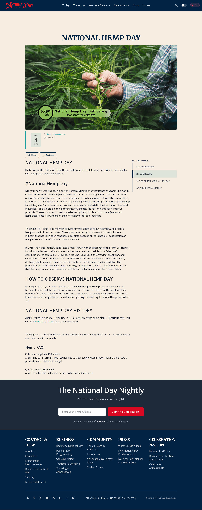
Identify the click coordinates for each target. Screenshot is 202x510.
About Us (30, 451)
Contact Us (31, 456)
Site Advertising (65, 459)
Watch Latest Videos (129, 446)
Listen (146, 5)
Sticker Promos (95, 467)
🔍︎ (176, 5)
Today (66, 5)
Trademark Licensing (68, 463)
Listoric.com (93, 454)
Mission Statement (35, 482)
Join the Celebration (125, 411)
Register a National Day (69, 446)
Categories (120, 5)
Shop (136, 5)
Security (29, 477)
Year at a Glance (98, 5)
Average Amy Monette (56, 134)
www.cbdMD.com (44, 321)
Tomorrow (79, 5)
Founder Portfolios (159, 451)
